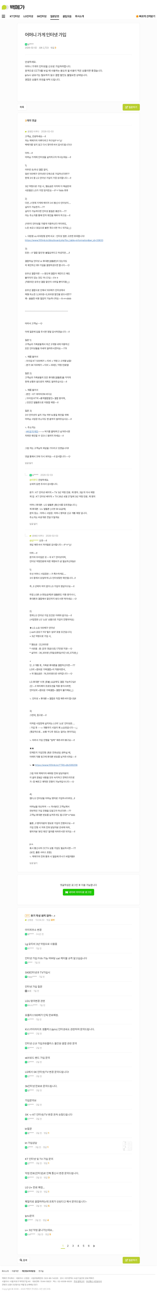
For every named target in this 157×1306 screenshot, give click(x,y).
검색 (24, 1260)
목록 (22, 107)
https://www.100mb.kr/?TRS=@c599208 (56, 765)
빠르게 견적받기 (147, 16)
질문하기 (132, 107)
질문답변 (54, 16)
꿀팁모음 (67, 16)
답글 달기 (29, 463)
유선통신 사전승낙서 (94, 1281)
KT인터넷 (15, 16)
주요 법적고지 (79, 1281)
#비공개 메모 (32, 431)
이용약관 (15, 1271)
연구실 (41, 1271)
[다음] (94, 1246)
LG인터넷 (28, 16)
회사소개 (79, 16)
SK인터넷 (42, 16)
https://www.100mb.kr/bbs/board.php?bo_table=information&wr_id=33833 (64, 240)
